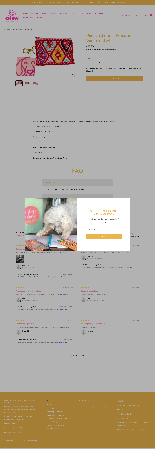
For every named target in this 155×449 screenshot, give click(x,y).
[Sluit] (127, 201)
